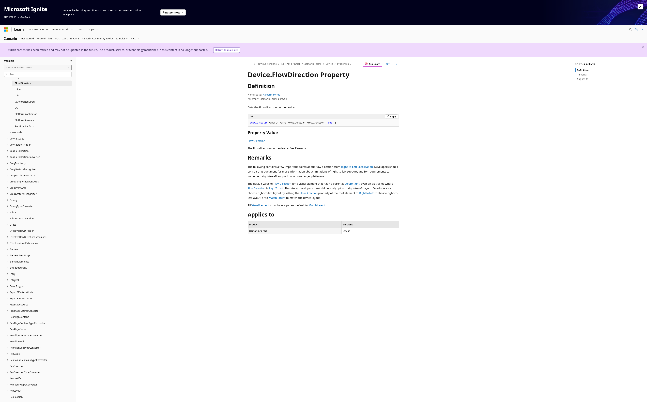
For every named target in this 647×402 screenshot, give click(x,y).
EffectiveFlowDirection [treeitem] (21, 230)
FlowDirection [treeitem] (23, 83)
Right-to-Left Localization (357, 167)
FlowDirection (256, 141)
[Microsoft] (6, 29)
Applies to (582, 79)
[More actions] (396, 64)
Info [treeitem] (17, 95)
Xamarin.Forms (312, 63)
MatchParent (277, 198)
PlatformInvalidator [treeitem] (26, 114)
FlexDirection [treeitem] (16, 366)
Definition (583, 70)
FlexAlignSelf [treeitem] (16, 341)
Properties (343, 63)
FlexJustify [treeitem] (15, 378)
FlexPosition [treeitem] (16, 396)
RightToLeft (276, 188)
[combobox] (38, 67)
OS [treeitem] (16, 107)
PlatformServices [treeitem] (24, 120)
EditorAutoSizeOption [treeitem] (21, 218)
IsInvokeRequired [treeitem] (25, 101)
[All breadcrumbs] (251, 64)
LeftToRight (352, 183)
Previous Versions (267, 63)
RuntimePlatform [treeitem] (24, 126)
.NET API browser (290, 63)
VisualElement (260, 205)
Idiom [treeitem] (18, 89)
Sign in (639, 29)
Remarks (582, 74)
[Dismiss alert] (640, 6)
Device (329, 63)
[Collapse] (71, 61)
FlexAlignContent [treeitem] (19, 316)
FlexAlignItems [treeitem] (17, 329)
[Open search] (630, 29)
